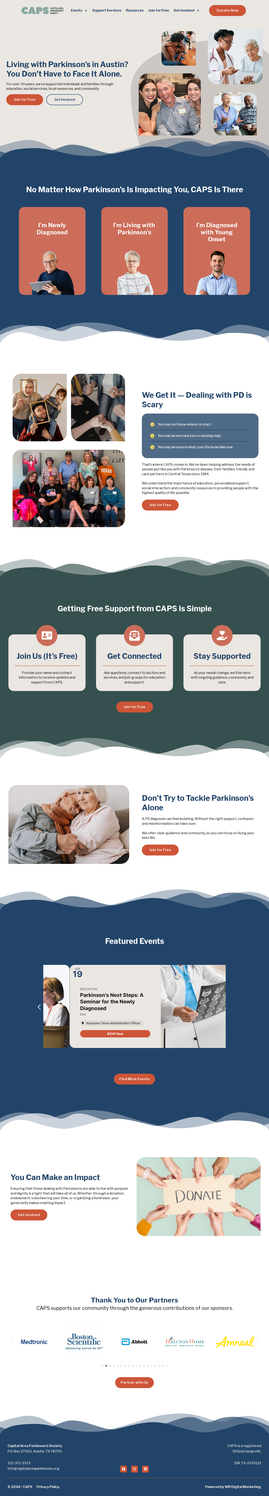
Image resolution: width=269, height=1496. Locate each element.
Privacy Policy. (48, 1487)
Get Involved (184, 10)
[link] (89, 1033)
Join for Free (158, 10)
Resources (135, 10)
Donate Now (227, 10)
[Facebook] (123, 1469)
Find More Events (134, 1079)
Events (76, 10)
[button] (37, 1007)
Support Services (106, 10)
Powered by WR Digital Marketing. (233, 1487)
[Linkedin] (145, 1469)
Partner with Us (134, 1383)
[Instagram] (134, 1469)
